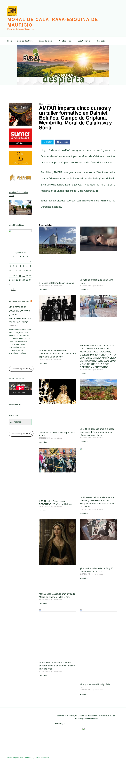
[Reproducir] (12, 392)
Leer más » (43, 289)
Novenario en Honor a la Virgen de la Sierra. (57, 434)
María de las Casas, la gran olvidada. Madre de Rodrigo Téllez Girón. (57, 595)
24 (10, 279)
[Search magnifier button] (30, 369)
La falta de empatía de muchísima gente (96, 281)
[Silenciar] (27, 392)
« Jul (13, 289)
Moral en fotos (65, 41)
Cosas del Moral (46, 41)
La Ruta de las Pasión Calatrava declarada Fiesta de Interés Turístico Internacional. (57, 665)
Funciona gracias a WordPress (37, 757)
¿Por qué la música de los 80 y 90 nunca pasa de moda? (96, 570)
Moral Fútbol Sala (16, 225)
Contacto (101, 41)
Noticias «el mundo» (19, 301)
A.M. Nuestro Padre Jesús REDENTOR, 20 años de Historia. (55, 502)
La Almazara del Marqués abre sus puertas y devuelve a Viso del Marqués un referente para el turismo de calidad (98, 502)
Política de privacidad (15, 757)
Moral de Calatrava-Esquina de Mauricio (52, 22)
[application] (20, 388)
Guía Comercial (84, 41)
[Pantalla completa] (30, 392)
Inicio (9, 41)
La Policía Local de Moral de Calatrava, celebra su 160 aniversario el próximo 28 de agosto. (57, 353)
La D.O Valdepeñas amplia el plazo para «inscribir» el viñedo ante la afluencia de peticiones (97, 431)
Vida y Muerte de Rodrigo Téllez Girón (95, 686)
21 (24, 275)
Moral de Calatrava (24, 41)
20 (20, 275)
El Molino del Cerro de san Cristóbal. (57, 282)
